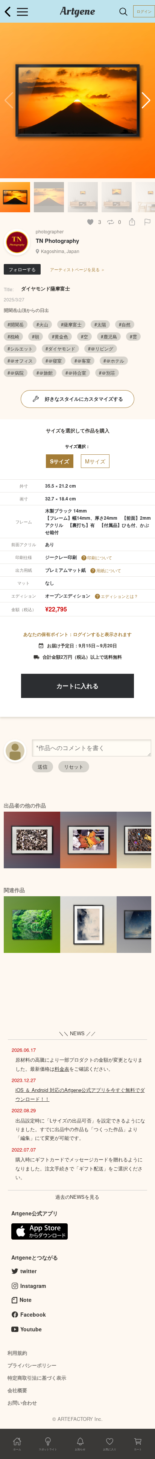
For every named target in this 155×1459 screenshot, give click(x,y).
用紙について (108, 570)
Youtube (31, 1329)
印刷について (99, 557)
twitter (28, 1271)
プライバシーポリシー (32, 1365)
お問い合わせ (22, 1402)
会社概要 (17, 1390)
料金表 (62, 1068)
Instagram (33, 1285)
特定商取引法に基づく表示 (37, 1377)
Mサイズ (95, 461)
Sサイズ (59, 461)
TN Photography (57, 240)
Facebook (33, 1314)
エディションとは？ (119, 596)
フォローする (22, 269)
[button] (146, 100)
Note (26, 1299)
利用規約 (17, 1352)
